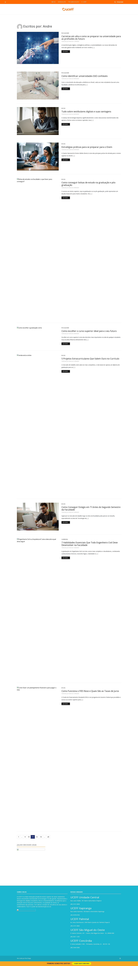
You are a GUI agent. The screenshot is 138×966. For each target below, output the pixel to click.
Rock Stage (28, 958)
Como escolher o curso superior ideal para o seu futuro (89, 330)
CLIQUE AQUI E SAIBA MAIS (81, 963)
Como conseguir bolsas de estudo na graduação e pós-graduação (88, 184)
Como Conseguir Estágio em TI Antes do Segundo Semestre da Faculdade (90, 508)
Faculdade (65, 33)
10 (29, 837)
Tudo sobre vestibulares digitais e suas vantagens (86, 111)
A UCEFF (83, 2)
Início (54, 2)
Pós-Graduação (73, 2)
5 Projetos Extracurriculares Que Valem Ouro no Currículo (90, 358)
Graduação (62, 2)
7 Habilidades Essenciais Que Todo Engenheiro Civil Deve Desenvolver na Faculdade (89, 544)
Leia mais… (66, 51)
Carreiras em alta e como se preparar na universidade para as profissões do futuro (91, 37)
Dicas (63, 108)
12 (37, 837)
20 (48, 837)
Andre (70, 41)
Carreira (64, 539)
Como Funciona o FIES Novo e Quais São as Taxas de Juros (90, 690)
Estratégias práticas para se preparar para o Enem (86, 146)
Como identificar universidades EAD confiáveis (84, 75)
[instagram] (5, 2)
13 (41, 837)
